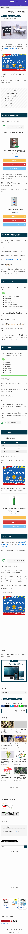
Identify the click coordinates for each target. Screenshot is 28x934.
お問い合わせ (12, 929)
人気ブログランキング (5, 923)
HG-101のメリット (9, 98)
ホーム (5, 929)
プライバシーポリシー (20, 929)
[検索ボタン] (26, 2)
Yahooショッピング (14, 168)
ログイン (16, 831)
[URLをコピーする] (25, 706)
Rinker (16, 156)
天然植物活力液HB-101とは (11, 93)
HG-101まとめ (8, 105)
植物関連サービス (11, 16)
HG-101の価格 (8, 103)
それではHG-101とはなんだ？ (12, 96)
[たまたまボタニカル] (14, 2)
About (8, 929)
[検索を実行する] (25, 846)
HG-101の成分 (8, 100)
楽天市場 (14, 164)
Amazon (14, 160)
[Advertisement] (14, 633)
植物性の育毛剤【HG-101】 (13, 260)
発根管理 (18, 16)
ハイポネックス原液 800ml (14, 210)
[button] (3, 706)
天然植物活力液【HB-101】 (10, 48)
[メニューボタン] (2, 2)
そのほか (4, 16)
